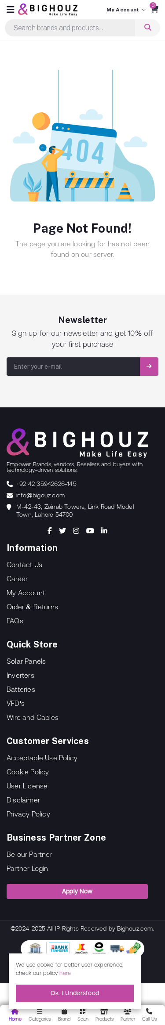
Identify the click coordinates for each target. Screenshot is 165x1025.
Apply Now (77, 891)
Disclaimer (23, 800)
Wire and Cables (33, 717)
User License (27, 786)
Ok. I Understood (75, 992)
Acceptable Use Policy (42, 758)
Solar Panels (26, 661)
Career (17, 579)
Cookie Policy (28, 772)
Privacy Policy (28, 814)
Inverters (20, 675)
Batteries (21, 689)
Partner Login (27, 868)
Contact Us (24, 564)
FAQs (15, 621)
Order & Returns (32, 607)
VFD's (16, 703)
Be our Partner (29, 854)
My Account (26, 593)
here (65, 973)
